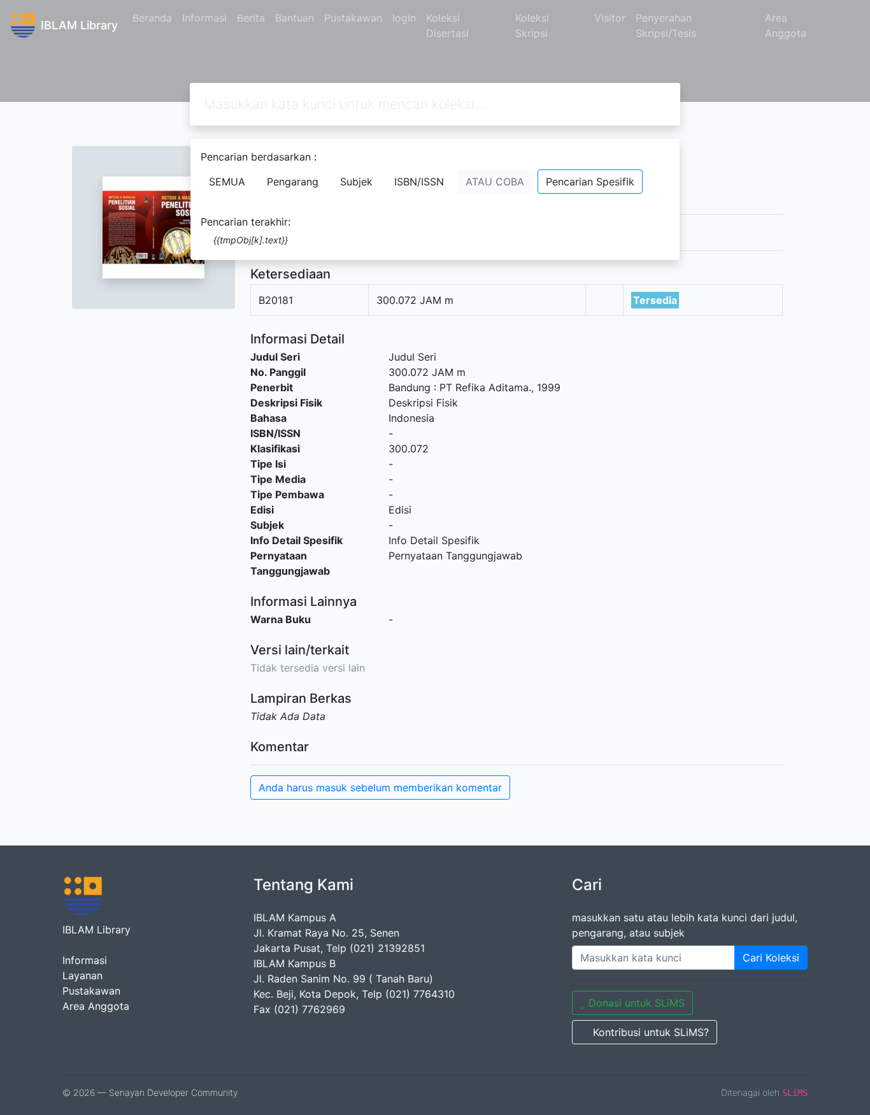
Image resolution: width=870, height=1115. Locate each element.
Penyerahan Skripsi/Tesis (666, 25)
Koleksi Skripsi (532, 25)
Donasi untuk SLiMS (636, 1002)
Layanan (82, 975)
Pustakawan (353, 17)
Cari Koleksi (771, 957)
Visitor (609, 17)
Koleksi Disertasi (447, 25)
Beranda (152, 17)
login (404, 17)
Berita (251, 17)
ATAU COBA (495, 181)
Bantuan (294, 17)
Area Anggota (785, 25)
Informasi (204, 17)
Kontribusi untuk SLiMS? (651, 1032)
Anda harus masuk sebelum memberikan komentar (380, 787)
